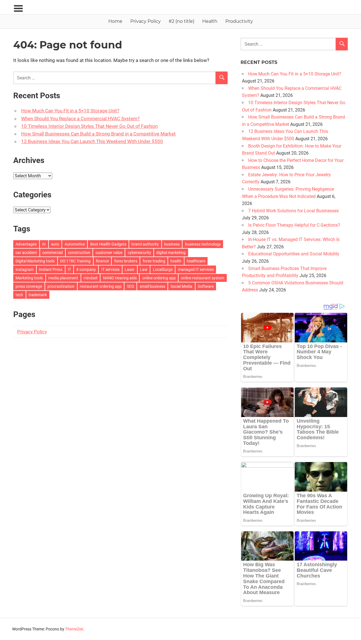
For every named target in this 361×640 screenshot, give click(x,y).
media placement (63, 278)
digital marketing (171, 252)
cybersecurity (139, 252)
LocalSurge (163, 269)
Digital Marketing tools (35, 261)
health (175, 261)
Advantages (26, 244)
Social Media (181, 286)
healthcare (196, 261)
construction (79, 252)
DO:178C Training (75, 261)
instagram (25, 269)
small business (152, 286)
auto (55, 244)
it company (86, 269)
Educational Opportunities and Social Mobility (293, 254)
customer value (109, 252)
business (172, 244)
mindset (90, 278)
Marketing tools (29, 278)
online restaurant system (202, 278)
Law (144, 269)
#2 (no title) (181, 21)
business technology (203, 244)
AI (44, 244)
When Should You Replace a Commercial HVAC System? (80, 118)
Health (209, 21)
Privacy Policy (145, 21)
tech (19, 295)
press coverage (29, 286)
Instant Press (50, 269)
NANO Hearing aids (120, 278)
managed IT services (196, 269)
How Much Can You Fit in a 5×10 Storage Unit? (70, 110)
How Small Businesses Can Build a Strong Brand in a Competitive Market (98, 134)
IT (69, 269)
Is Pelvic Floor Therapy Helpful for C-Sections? (294, 225)
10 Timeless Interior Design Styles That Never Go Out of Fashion (89, 126)
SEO (130, 286)
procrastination (60, 286)
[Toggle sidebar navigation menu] (18, 8)
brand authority (145, 244)
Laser (130, 269)
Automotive (75, 244)
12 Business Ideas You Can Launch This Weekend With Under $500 (92, 141)
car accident (26, 252)
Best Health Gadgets (108, 244)
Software (206, 286)
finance (102, 261)
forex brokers (125, 261)
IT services (110, 269)
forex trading (154, 261)
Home (115, 21)
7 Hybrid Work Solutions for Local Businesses (293, 210)
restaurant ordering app (101, 286)
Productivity (239, 21)
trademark (37, 295)
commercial (52, 252)
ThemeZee (74, 629)
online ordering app (159, 278)
